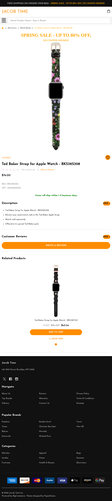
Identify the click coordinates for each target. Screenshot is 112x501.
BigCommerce (19, 496)
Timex (4, 426)
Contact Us (44, 403)
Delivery (5, 403)
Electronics (81, 463)
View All (80, 426)
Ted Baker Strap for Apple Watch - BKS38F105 (56, 320)
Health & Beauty (46, 463)
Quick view (57, 339)
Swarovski (6, 436)
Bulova (5, 431)
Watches (6, 453)
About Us (6, 394)
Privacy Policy (82, 394)
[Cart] (109, 11)
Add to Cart (56, 332)
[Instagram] (16, 379)
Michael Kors (45, 436)
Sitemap (80, 403)
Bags (78, 453)
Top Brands (7, 398)
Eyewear (80, 458)
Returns (42, 394)
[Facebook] (10, 379)
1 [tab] (56, 344)
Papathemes (49, 496)
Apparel (42, 453)
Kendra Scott (45, 422)
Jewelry (5, 458)
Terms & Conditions (85, 398)
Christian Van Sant (47, 426)
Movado (43, 431)
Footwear (6, 463)
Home (42, 458)
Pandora (5, 422)
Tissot (79, 422)
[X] (4, 379)
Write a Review (47, 170)
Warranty (43, 398)
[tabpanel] (56, 303)
